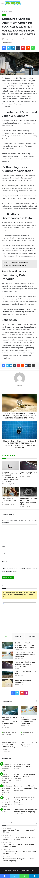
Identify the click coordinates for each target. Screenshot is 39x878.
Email (4, 554)
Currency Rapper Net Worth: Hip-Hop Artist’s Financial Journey (24, 800)
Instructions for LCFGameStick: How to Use (10, 500)
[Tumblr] (14, 365)
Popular (18, 637)
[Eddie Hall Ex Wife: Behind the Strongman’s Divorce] (7, 767)
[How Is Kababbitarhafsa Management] (7, 683)
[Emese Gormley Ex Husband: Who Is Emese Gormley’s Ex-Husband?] (7, 778)
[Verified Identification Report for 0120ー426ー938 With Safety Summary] (7, 665)
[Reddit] (22, 365)
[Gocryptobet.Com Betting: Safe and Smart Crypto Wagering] (7, 812)
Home (5, 11)
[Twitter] (7, 365)
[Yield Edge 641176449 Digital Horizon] (7, 674)
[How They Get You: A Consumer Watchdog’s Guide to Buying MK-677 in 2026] (7, 645)
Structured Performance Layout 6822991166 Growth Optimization (25, 655)
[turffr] (13, 3)
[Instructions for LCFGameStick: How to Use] (10, 491)
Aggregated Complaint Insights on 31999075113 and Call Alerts (28, 501)
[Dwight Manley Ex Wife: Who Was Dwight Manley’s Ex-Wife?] (7, 790)
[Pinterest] (18, 365)
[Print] (33, 365)
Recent (6, 637)
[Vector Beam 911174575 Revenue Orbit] (28, 465)
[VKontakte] (26, 365)
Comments (32, 637)
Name (4, 546)
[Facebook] (3, 365)
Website (4, 561)
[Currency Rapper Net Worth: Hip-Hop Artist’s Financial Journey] (7, 802)
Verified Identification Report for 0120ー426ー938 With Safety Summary (25, 664)
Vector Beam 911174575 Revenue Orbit (28, 473)
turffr (10, 11)
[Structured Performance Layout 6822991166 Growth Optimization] (7, 655)
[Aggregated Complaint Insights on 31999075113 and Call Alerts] (28, 491)
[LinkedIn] (10, 365)
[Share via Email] (29, 365)
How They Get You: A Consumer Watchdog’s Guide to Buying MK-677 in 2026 (25, 645)
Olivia (6, 39)
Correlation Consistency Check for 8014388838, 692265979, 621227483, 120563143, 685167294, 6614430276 (10, 476)
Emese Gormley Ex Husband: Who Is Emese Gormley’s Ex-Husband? (24, 776)
